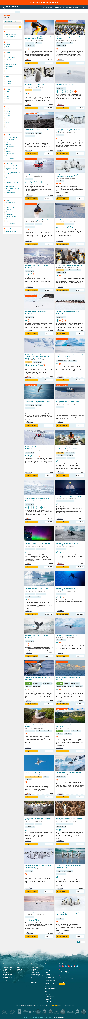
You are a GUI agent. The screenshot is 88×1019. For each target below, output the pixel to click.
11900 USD (80, 333)
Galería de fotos (48, 970)
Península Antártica (30, 42)
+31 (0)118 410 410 (63, 971)
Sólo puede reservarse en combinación (33, 776)
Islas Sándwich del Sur (7, 975)
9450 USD (49, 751)
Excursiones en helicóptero (36, 978)
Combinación (28, 683)
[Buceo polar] (31, 274)
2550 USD (49, 796)
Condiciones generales (49, 998)
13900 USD (48, 425)
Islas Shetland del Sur (7, 977)
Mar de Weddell (37, 90)
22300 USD (79, 290)
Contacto (47, 993)
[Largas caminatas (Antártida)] (26, 320)
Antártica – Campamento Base (65, 84)
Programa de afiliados (49, 974)
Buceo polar (33, 965)
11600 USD (48, 379)
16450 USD (80, 891)
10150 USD (80, 108)
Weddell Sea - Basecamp (32, 175)
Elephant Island (71, 458)
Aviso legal (47, 999)
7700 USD (48, 333)
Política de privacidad (49, 996)
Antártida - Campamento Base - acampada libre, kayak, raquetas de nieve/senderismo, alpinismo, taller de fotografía (37, 356)
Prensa (46, 972)
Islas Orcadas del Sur (7, 979)
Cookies (49, 1017)
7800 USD (80, 614)
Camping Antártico (35, 970)
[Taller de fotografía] (26, 48)
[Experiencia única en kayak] (26, 274)
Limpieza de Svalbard (35, 974)
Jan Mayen (19, 969)
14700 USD (48, 891)
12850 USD (48, 198)
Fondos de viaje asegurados (50, 988)
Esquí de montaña (34, 967)
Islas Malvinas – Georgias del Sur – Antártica (38, 129)
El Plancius (50, 59)
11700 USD (48, 614)
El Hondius (82, 59)
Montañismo (33, 969)
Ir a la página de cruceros (31, 63)
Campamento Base (30, 913)
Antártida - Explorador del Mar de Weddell (68, 497)
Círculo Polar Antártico (61, 360)
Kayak (32, 980)
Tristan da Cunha (36, 686)
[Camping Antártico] (57, 91)
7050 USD (80, 656)
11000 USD (48, 566)
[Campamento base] (73, 91)
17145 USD (80, 703)
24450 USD (79, 475)
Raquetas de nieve (35, 982)
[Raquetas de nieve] (68, 91)
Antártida (44, 7)
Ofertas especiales (59, 7)
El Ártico (50, 7)
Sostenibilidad (48, 975)
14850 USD (48, 703)
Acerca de (75, 7)
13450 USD (48, 108)
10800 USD (79, 751)
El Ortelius (50, 104)
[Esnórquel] (26, 93)
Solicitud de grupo (48, 1001)
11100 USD (48, 936)
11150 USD (49, 63)
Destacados (68, 7)
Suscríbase (62, 984)
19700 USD (79, 379)
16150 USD (48, 844)
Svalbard (19, 970)
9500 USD (80, 796)
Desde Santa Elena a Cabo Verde (34, 772)
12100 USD (80, 198)
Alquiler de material (49, 965)
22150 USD (80, 425)
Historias (47, 969)
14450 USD (48, 153)
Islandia (18, 967)
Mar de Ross (5, 980)
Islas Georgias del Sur (30, 45)
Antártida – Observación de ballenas (66, 635)
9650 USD (49, 475)
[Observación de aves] (26, 229)
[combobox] (12, 22)
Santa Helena (28, 686)
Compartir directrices (49, 986)
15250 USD (48, 290)
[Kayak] (63, 91)
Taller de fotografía (35, 972)
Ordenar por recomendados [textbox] (10, 21)
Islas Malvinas (38, 42)
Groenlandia (19, 965)
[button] (12, 32)
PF (45, 967)
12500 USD (79, 63)
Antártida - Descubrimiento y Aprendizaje (68, 772)
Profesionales (48, 994)
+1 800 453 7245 (62, 977)
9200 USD (80, 566)
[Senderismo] (60, 91)
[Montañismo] (65, 91)
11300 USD (48, 244)
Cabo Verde (66, 683)
